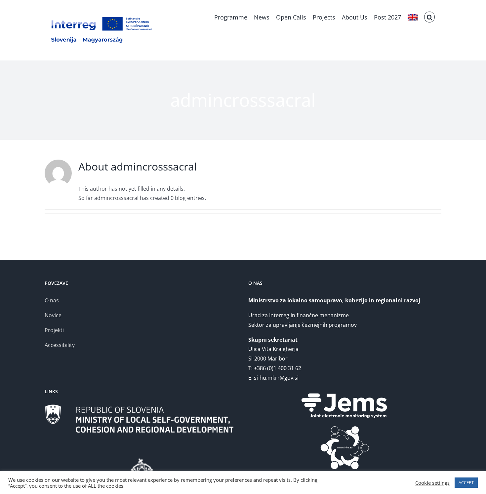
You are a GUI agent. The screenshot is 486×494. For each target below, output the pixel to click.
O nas (52, 300)
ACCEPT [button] (466, 482)
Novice (53, 315)
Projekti (54, 330)
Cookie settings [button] (432, 483)
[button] (429, 16)
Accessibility (60, 345)
